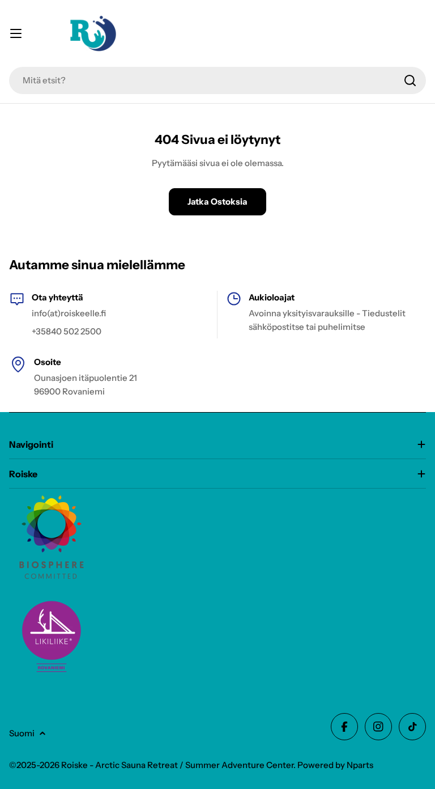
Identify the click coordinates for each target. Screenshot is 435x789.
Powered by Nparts (335, 765)
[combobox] (217, 80)
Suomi (22, 733)
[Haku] (410, 80)
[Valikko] (16, 33)
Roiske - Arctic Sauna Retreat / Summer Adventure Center (177, 765)
